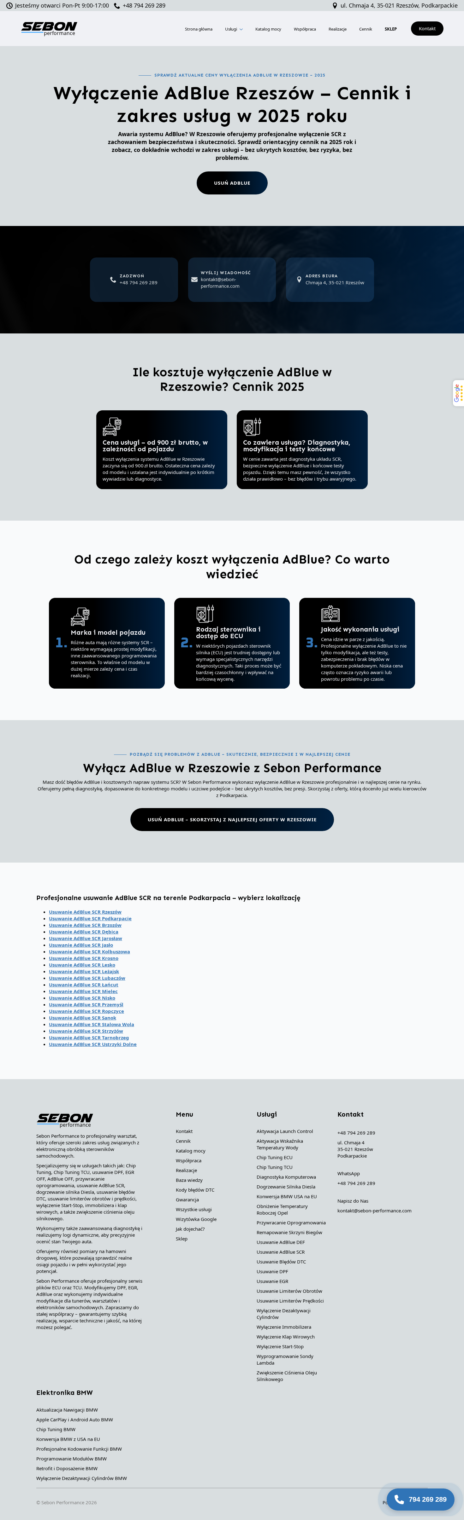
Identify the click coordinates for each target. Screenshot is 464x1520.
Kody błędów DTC (195, 1190)
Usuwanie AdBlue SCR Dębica (83, 931)
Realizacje (338, 28)
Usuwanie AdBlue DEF (281, 1242)
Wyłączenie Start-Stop (280, 1346)
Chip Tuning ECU (275, 1157)
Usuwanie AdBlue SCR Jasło (81, 945)
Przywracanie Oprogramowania (291, 1222)
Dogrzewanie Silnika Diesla (286, 1186)
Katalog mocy (268, 28)
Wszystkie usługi (194, 1209)
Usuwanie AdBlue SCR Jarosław (85, 938)
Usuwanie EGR (272, 1281)
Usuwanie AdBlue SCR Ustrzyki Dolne (93, 1044)
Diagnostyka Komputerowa (286, 1177)
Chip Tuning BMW (55, 1429)
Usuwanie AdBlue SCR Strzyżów (86, 1031)
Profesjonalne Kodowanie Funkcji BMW (79, 1449)
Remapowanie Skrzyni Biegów (289, 1232)
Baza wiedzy (189, 1180)
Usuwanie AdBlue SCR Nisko (82, 998)
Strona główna (198, 28)
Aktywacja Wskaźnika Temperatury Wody (280, 1144)
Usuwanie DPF (272, 1271)
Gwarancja (187, 1199)
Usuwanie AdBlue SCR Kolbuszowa (89, 951)
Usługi (231, 28)
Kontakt (184, 1131)
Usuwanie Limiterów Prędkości (290, 1300)
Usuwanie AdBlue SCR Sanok (82, 1017)
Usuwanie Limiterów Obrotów (289, 1291)
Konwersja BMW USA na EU (287, 1196)
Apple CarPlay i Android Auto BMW (74, 1419)
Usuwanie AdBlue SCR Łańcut (83, 984)
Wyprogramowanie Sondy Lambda (285, 1359)
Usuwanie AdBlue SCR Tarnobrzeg (89, 1037)
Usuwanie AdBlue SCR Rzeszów (85, 912)
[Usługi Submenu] (241, 28)
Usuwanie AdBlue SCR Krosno (83, 958)
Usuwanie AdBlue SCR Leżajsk (84, 971)
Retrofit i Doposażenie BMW (67, 1468)
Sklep (181, 1238)
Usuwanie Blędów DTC (281, 1261)
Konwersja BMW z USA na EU (68, 1439)
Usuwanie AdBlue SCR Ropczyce (86, 1011)
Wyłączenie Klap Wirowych (286, 1336)
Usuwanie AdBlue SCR (281, 1252)
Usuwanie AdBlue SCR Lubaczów (87, 978)
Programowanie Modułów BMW (71, 1458)
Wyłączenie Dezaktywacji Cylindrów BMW (81, 1478)
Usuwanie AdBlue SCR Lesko (82, 965)
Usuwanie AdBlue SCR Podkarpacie (90, 918)
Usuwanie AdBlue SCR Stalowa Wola (91, 1024)
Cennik (365, 28)
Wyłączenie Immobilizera (284, 1327)
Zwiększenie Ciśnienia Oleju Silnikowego (287, 1375)
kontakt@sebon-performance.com (374, 1210)
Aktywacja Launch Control (285, 1131)
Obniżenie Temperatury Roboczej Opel (282, 1209)
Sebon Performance (62, 1502)
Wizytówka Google (196, 1219)
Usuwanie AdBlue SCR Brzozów (85, 925)
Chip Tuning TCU (275, 1167)
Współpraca (305, 28)
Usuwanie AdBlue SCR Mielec (83, 991)
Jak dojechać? (190, 1229)
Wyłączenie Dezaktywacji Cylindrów (284, 1313)
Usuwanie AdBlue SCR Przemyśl (86, 1004)
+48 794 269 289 (356, 1133)
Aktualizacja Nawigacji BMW (67, 1410)
